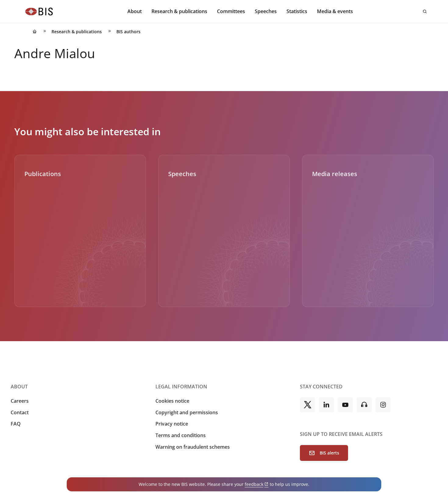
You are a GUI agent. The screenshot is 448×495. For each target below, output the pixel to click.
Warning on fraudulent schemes (192, 447)
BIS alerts (329, 453)
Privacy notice (171, 423)
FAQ (16, 423)
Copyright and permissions (186, 412)
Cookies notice (172, 401)
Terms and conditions (180, 435)
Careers (20, 401)
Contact (20, 412)
